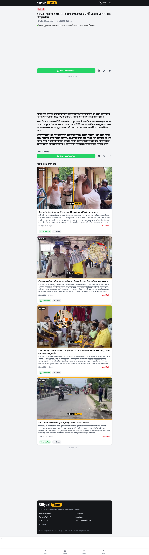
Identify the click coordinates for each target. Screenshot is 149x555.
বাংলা (104, 3)
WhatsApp (46, 231)
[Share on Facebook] (98, 70)
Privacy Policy (44, 520)
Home (45, 553)
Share (58, 231)
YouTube (42, 524)
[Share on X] (104, 70)
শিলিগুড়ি (41, 9)
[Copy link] (110, 70)
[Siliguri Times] (47, 2)
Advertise (79, 514)
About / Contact (45, 514)
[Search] (110, 3)
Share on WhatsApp (67, 71)
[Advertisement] (74, 94)
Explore (65, 553)
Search (103, 553)
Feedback (79, 517)
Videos (84, 553)
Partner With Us (45, 517)
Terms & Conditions (83, 520)
